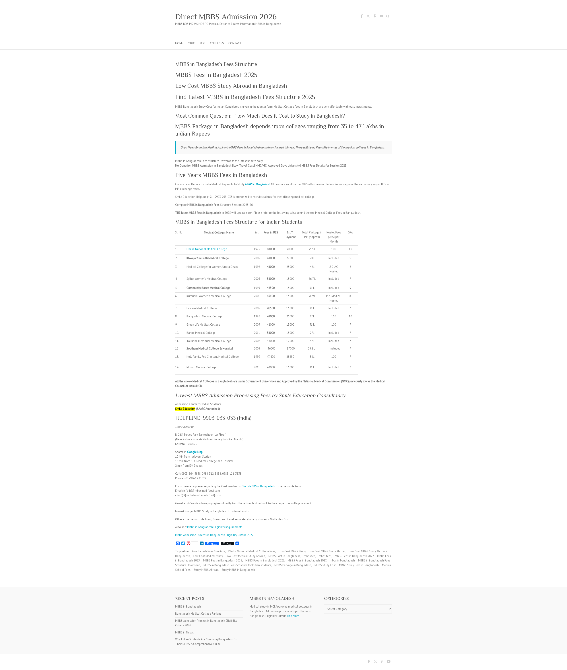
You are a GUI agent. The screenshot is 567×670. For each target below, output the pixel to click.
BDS (203, 43)
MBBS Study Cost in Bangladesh (359, 565)
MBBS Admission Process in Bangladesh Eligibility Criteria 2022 (214, 535)
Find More (293, 616)
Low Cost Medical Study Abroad (245, 556)
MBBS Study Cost (325, 565)
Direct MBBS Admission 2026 (226, 16)
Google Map (195, 452)
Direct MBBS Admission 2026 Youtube (381, 17)
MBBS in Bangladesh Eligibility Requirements (214, 527)
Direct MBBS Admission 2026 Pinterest (374, 17)
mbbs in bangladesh (342, 560)
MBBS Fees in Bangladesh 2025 (222, 560)
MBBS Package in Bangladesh (292, 565)
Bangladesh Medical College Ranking (198, 614)
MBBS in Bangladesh (257, 184)
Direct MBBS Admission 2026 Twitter (368, 17)
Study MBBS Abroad (206, 570)
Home (179, 43)
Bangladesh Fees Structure (208, 551)
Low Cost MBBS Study (292, 551)
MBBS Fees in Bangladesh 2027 (307, 560)
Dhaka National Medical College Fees (251, 551)
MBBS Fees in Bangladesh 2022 (354, 556)
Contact (235, 43)
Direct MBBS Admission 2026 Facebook (361, 17)
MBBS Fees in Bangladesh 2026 (264, 560)
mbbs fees (325, 556)
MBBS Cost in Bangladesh (284, 556)
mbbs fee (309, 556)
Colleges (217, 43)
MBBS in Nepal (184, 632)
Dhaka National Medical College (206, 249)
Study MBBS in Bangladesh (258, 486)
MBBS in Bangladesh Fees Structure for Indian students (237, 565)
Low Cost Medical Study (208, 556)
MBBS (192, 43)
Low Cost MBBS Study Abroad (327, 551)
